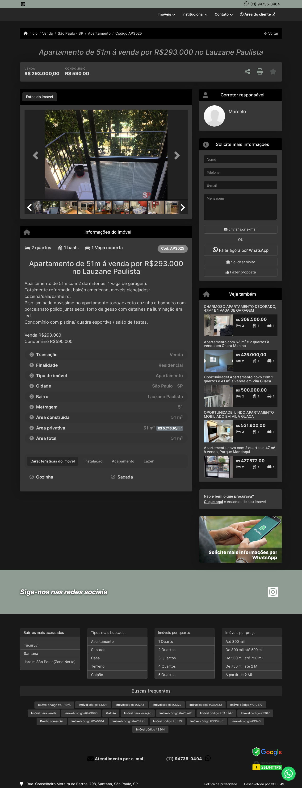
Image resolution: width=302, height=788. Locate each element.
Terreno (98, 666)
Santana (31, 653)
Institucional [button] (193, 14)
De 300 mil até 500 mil (245, 650)
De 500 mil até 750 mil (244, 658)
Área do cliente (257, 14)
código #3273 (130, 704)
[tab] (39, 96)
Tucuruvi (31, 645)
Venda (47, 33)
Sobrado (98, 650)
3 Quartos (167, 658)
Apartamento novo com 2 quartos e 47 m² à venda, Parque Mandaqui (239, 450)
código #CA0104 (87, 721)
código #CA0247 (216, 713)
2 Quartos (167, 650)
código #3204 (150, 729)
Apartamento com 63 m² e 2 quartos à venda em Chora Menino (236, 344)
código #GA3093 (81, 713)
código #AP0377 (246, 704)
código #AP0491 (129, 721)
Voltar (272, 33)
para (43, 713)
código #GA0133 (205, 704)
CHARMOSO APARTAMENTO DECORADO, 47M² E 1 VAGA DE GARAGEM (240, 308)
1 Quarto (165, 641)
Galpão (97, 674)
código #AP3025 (54, 705)
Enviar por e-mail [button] (242, 229)
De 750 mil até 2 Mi (242, 666)
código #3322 (167, 704)
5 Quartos (167, 674)
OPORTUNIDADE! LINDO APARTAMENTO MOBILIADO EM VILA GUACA (239, 414)
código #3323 (167, 721)
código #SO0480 (206, 721)
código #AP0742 (175, 713)
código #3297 (93, 704)
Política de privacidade (220, 784)
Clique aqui (213, 501)
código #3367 (255, 713)
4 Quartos (167, 666)
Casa (95, 658)
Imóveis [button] (164, 14)
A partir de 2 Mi (239, 674)
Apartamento (99, 33)
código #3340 (246, 721)
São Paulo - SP (70, 33)
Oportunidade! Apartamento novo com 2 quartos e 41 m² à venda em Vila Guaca (238, 379)
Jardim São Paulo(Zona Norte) (50, 662)
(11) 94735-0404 (265, 4)
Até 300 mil (235, 641)
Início (33, 33)
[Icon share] (23, 4)
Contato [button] (222, 14)
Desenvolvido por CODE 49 (264, 784)
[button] (37, 155)
